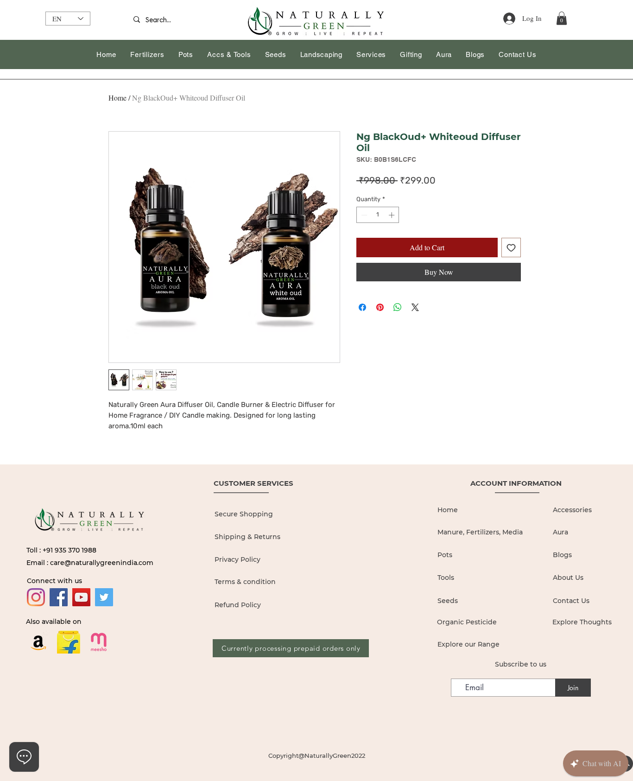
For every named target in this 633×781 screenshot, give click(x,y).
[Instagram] (36, 597)
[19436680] (98, 642)
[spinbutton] (378, 215)
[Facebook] (59, 597)
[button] (561, 18)
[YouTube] (81, 597)
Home (117, 97)
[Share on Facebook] (362, 307)
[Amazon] (38, 642)
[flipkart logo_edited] (68, 642)
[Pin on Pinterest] (380, 307)
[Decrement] (363, 215)
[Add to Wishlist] (511, 247)
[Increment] (392, 215)
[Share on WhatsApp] (397, 307)
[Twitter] (104, 597)
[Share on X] (415, 307)
